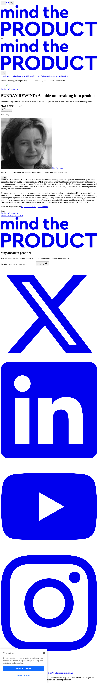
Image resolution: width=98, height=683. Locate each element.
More (4, 177)
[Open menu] (3, 3)
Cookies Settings (23, 675)
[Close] (44, 653)
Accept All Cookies (23, 668)
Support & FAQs (66, 673)
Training (45, 76)
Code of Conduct (52, 673)
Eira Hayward (57, 168)
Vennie (64, 76)
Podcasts (21, 76)
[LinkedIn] (49, 457)
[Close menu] (3, 73)
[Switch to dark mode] (11, 3)
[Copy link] (3, 109)
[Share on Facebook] (11, 110)
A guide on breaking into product (34, 207)
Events (37, 76)
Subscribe (41, 264)
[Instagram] (49, 650)
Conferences (55, 76)
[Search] (7, 4)
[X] (49, 361)
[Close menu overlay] (2, 38)
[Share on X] (7, 110)
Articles (5, 76)
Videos (29, 76)
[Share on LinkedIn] (9, 110)
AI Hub (13, 76)
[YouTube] (49, 554)
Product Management (9, 89)
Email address (6, 264)
